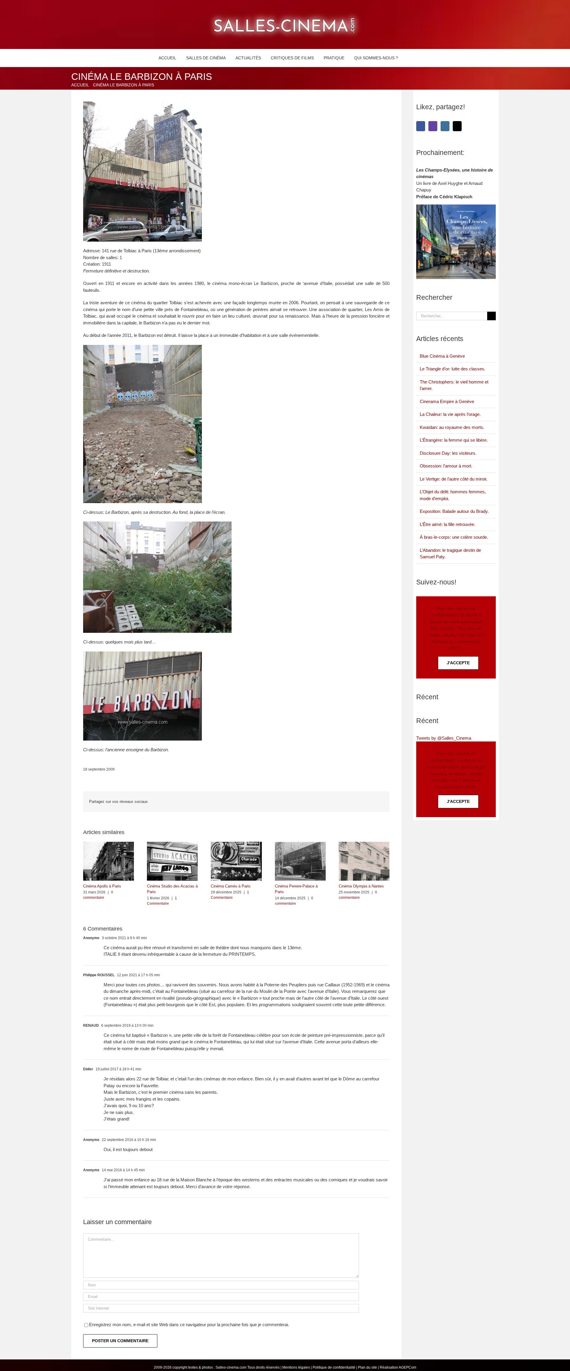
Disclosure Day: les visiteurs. (448, 453)
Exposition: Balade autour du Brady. (454, 511)
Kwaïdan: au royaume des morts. (452, 427)
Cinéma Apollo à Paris (102, 886)
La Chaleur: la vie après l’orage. (450, 414)
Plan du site (367, 1367)
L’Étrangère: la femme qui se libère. (454, 440)
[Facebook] (420, 126)
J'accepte (458, 662)
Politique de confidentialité (334, 1367)
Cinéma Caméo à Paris (231, 886)
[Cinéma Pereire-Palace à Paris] (300, 844)
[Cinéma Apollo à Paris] (108, 844)
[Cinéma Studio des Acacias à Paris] (172, 844)
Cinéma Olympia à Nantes (361, 886)
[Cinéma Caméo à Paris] (236, 844)
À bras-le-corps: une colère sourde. (454, 537)
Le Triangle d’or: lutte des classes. (452, 368)
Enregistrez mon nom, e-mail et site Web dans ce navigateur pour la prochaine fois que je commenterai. (189, 1324)
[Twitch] (432, 126)
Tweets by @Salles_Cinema (443, 738)
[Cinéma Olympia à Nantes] (364, 844)
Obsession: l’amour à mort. (446, 465)
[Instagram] (445, 126)
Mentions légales (296, 1367)
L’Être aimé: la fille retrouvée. (447, 524)
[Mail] (457, 126)
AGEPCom (407, 1367)
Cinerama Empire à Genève (447, 401)
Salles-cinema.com (231, 1367)
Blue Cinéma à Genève (442, 356)
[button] (410, 58)
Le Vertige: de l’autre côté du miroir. (453, 478)
